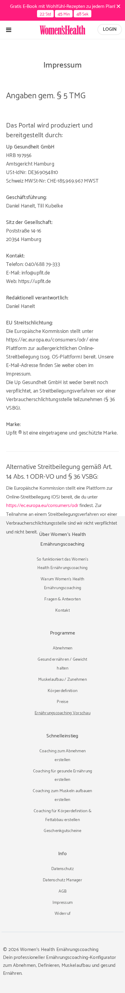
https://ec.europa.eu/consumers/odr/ (47, 340)
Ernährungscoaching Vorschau (62, 713)
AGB (63, 891)
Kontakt (62, 610)
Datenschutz (62, 868)
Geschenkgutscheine (62, 830)
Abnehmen (63, 648)
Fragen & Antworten (62, 599)
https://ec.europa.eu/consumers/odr (42, 506)
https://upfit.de (34, 281)
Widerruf (62, 913)
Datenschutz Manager (62, 880)
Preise (62, 701)
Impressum (62, 902)
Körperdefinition (62, 690)
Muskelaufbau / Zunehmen (62, 679)
